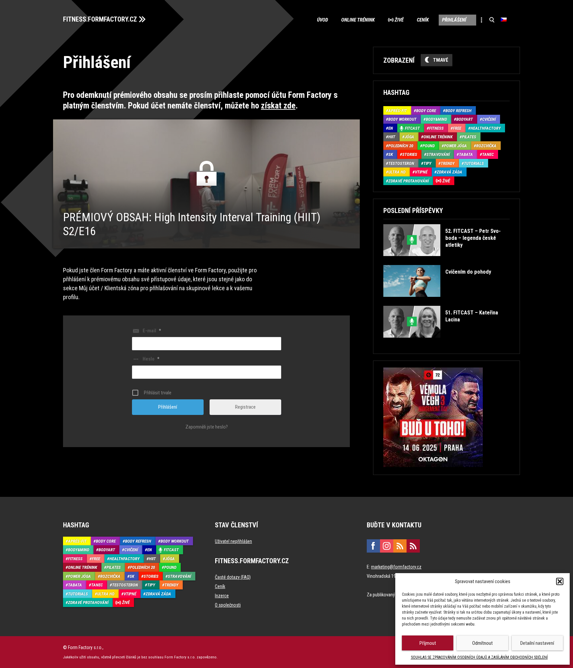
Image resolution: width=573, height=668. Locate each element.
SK (390, 154)
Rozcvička (486, 145)
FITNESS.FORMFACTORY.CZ (100, 19)
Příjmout (427, 643)
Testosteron (401, 163)
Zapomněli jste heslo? (206, 427)
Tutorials (474, 163)
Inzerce (222, 595)
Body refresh (458, 110)
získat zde (278, 105)
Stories (409, 154)
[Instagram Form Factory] (386, 546)
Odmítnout (482, 643)
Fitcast (412, 128)
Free (457, 128)
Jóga (409, 136)
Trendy (448, 163)
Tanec (488, 154)
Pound (428, 145)
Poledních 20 (400, 145)
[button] (559, 581)
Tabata (466, 154)
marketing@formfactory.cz (396, 566)
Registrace (245, 407)
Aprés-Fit (397, 110)
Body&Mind (436, 119)
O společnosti (228, 605)
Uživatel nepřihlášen (233, 541)
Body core (426, 110)
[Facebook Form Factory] (373, 546)
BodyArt (464, 119)
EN (390, 128)
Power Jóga (455, 145)
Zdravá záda (449, 171)
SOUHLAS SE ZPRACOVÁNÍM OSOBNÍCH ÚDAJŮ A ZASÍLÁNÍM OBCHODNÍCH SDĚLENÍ (479, 657)
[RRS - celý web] (400, 546)
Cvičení (489, 119)
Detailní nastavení (537, 643)
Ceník (423, 20)
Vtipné (421, 171)
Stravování (438, 154)
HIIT (391, 136)
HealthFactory (486, 128)
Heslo (151, 359)
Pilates (469, 136)
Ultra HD (397, 171)
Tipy (427, 163)
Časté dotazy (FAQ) (233, 577)
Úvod (322, 20)
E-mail (152, 331)
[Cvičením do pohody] (437, 302)
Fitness (436, 128)
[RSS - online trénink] (413, 546)
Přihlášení (454, 20)
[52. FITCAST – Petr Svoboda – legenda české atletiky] (445, 261)
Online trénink (358, 20)
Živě (399, 20)
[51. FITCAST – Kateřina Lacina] (445, 342)
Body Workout (402, 119)
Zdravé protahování (408, 180)
